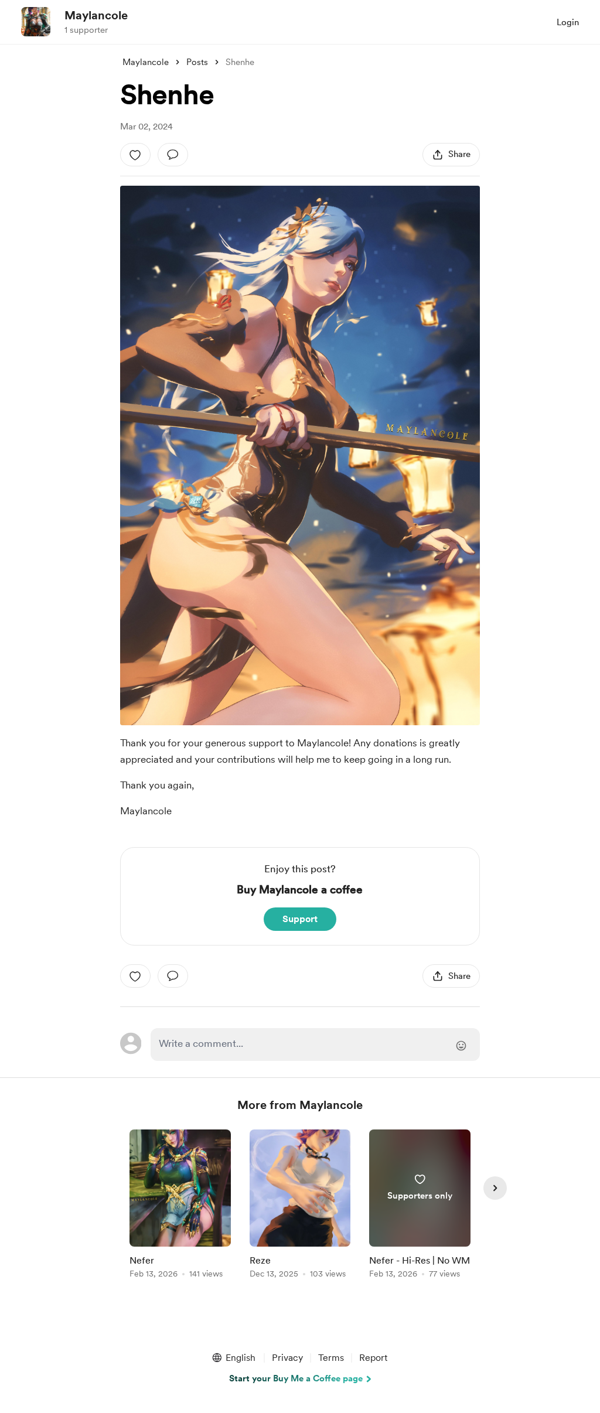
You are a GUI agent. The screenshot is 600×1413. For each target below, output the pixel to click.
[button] (233, 1358)
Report (373, 1357)
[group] (180, 1206)
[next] (495, 1188)
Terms (331, 1357)
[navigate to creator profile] (35, 21)
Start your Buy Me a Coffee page (296, 1378)
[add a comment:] (173, 154)
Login (568, 22)
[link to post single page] (180, 1206)
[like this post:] (135, 154)
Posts (197, 62)
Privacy (287, 1357)
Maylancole (96, 15)
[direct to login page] (315, 1044)
